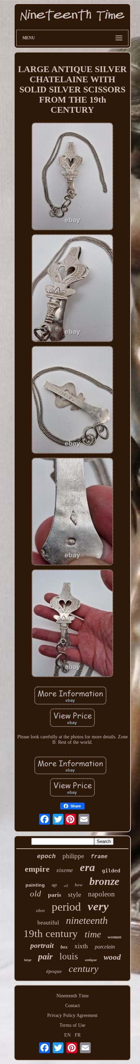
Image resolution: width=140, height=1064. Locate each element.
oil (66, 886)
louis (68, 956)
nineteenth (87, 920)
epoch (46, 856)
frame (99, 857)
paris (54, 894)
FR (78, 1035)
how (79, 884)
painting (35, 885)
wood (112, 957)
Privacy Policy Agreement (72, 1015)
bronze (104, 881)
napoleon (101, 894)
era (87, 867)
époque (54, 971)
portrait (42, 945)
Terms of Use (72, 1025)
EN (67, 1035)
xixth (81, 946)
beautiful (48, 922)
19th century (50, 933)
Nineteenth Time (72, 995)
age (54, 885)
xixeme (64, 870)
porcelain (105, 947)
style (74, 894)
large (27, 960)
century (84, 968)
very (98, 906)
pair (45, 956)
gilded (111, 871)
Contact (72, 1005)
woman (114, 936)
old (35, 893)
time (93, 934)
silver (40, 910)
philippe (73, 856)
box (64, 947)
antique (91, 960)
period (66, 906)
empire (37, 869)
